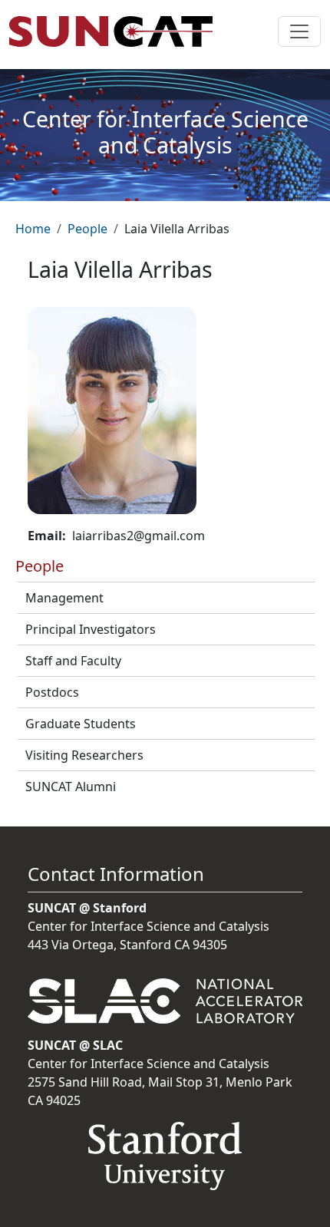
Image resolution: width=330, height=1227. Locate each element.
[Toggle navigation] (299, 31)
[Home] (117, 31)
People (87, 228)
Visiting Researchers (84, 755)
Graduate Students (80, 723)
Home (33, 228)
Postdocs (52, 692)
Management (64, 597)
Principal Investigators (90, 629)
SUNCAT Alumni (70, 786)
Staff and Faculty (73, 660)
